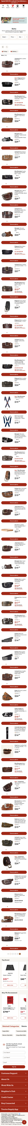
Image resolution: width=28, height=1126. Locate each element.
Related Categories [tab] (10, 1026)
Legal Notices (4, 1116)
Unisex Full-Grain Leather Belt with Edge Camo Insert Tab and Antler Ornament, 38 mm (21, 820)
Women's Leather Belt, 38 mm (20, 691)
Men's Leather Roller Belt (20, 59)
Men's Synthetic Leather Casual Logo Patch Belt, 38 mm (20, 490)
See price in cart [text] (18, 902)
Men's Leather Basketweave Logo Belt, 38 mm (20, 544)
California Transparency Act (18, 1115)
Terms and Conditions (6, 1115)
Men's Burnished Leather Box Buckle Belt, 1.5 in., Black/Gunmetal (20, 210)
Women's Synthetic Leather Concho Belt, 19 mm (20, 710)
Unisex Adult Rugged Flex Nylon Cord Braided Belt (20, 838)
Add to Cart (10, 985)
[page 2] (20, 953)
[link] (3, 30)
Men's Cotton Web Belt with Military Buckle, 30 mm (20, 653)
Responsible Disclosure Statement (9, 1117)
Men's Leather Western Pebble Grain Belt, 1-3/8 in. (20, 97)
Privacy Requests (20, 1122)
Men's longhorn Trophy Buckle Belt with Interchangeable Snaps (20, 135)
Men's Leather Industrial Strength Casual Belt (20, 580)
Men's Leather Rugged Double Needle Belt (20, 379)
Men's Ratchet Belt (20, 598)
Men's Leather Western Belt (20, 764)
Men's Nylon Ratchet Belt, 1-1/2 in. (20, 79)
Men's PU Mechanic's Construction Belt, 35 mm (21, 635)
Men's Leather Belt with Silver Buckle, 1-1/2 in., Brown (20, 746)
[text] (21, 32)
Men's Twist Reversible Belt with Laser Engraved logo (20, 562)
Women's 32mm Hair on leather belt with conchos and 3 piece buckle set (20, 435)
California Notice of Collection (8, 1122)
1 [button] (10, 953)
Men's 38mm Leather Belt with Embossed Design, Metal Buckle (21, 192)
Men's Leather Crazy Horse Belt (20, 115)
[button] (18, 3)
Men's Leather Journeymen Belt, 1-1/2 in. (20, 266)
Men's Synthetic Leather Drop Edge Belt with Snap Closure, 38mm (20, 877)
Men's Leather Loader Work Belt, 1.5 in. (20, 895)
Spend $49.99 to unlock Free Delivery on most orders (14, 1)
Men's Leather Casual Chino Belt (20, 453)
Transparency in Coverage (7, 1120)
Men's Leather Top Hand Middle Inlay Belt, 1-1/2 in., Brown (20, 915)
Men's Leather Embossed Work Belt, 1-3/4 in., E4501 (20, 526)
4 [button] (17, 953)
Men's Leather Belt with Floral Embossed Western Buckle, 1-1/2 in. (20, 802)
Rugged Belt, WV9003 (20, 933)
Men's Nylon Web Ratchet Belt (20, 247)
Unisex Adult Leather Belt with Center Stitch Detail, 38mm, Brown (20, 472)
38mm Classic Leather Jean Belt (20, 783)
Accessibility (11, 1116)
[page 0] (8, 953)
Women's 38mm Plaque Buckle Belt (20, 229)
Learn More (14, 2)
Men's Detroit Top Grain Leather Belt (20, 152)
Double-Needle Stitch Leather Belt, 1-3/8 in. (20, 172)
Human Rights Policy (18, 1120)
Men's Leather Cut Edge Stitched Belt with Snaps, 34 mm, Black (20, 362)
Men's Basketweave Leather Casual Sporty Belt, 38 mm (20, 508)
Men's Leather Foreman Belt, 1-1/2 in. (20, 321)
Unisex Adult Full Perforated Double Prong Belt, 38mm (20, 302)
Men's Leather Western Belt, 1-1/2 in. (20, 617)
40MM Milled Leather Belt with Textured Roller (21, 858)
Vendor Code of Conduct (7, 1121)
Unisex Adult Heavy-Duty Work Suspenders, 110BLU (20, 417)
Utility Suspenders (20, 397)
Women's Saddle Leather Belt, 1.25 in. (19, 341)
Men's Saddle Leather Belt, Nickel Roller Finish (20, 672)
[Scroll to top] (24, 1122)
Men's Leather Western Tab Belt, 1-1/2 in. (20, 284)
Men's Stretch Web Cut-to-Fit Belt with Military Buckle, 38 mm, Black (20, 728)
